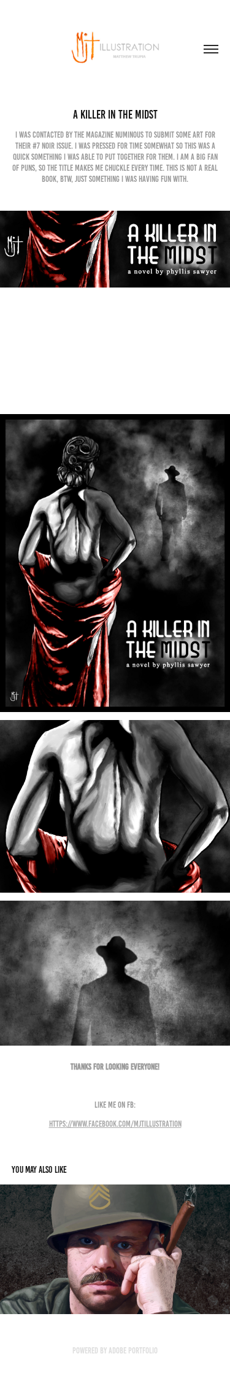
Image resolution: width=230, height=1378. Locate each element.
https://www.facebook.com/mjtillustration (115, 1124)
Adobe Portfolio (133, 1350)
